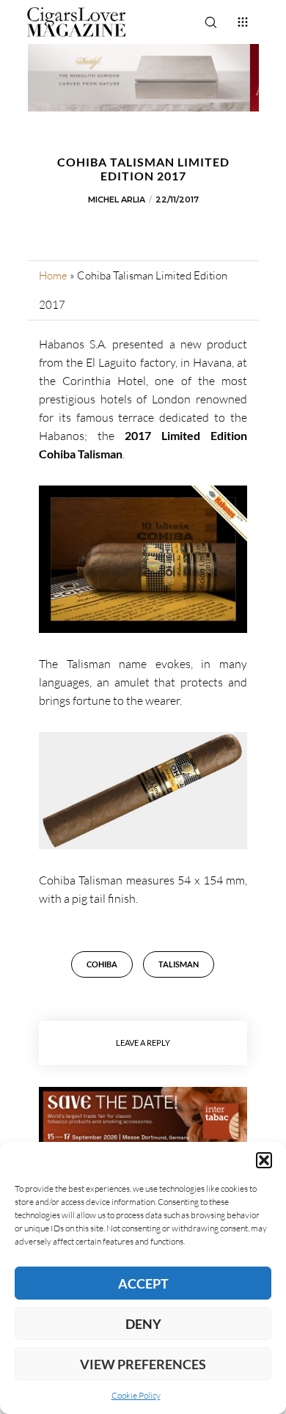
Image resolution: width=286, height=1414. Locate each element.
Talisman (178, 964)
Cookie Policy (136, 1395)
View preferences (143, 1364)
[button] (264, 1160)
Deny (143, 1324)
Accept (143, 1283)
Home (53, 275)
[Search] (210, 22)
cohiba (102, 964)
